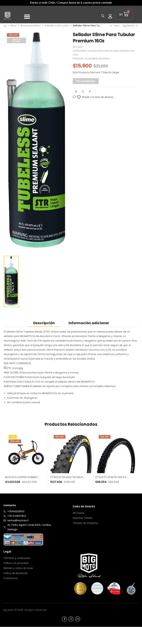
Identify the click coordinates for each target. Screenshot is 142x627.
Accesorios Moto (31, 25)
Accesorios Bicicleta (98, 50)
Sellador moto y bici (57, 25)
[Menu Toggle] (27, 16)
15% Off (60, 436)
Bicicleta (114, 50)
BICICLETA (104, 58)
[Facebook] (76, 91)
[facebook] (64, 619)
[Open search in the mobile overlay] (103, 15)
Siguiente (129, 25)
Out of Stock (16, 40)
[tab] (44, 323)
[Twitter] (83, 91)
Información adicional (89, 323)
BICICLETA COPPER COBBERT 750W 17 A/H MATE (32, 477)
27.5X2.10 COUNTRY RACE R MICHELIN (116, 477)
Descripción (44, 323)
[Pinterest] (90, 91)
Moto (13, 25)
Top (13, 436)
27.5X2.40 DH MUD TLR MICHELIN (68, 477)
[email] (77, 619)
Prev (115, 25)
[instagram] (71, 619)
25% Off (13, 35)
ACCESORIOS (91, 58)
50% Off (15, 441)
